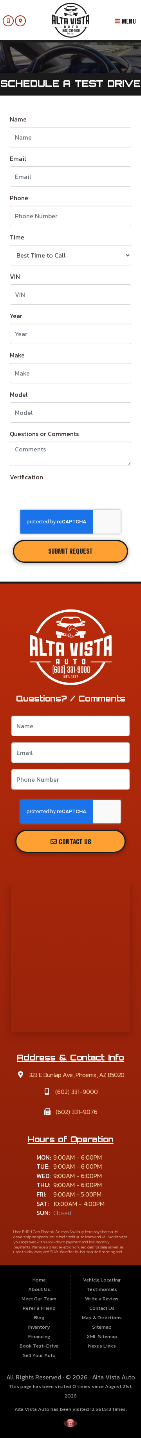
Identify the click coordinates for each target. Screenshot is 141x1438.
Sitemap (102, 1327)
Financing (39, 1336)
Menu (128, 21)
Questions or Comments (44, 433)
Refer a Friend (39, 1308)
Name (18, 119)
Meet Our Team (39, 1298)
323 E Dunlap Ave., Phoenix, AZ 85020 (75, 1074)
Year (16, 315)
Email (18, 158)
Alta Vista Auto (113, 1377)
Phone (19, 198)
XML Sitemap (102, 1336)
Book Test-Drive (39, 1346)
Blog (39, 1317)
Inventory (39, 1327)
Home (39, 1279)
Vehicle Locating (102, 1279)
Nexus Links (102, 1346)
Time (17, 237)
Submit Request (70, 551)
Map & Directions (102, 1317)
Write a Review (102, 1298)
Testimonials (102, 1289)
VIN (15, 276)
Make (17, 355)
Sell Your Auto (39, 1355)
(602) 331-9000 (76, 1091)
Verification (26, 477)
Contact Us (74, 842)
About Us (39, 1289)
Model (19, 394)
